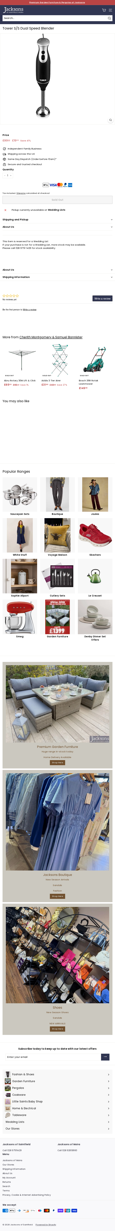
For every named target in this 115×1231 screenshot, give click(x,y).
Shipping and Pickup (15, 219)
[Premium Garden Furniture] (57, 704)
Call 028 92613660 (67, 1150)
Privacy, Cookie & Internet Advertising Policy (27, 1194)
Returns (7, 1181)
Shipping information (16, 277)
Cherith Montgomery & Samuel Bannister (51, 337)
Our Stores (8, 1164)
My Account (9, 1177)
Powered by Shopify (46, 1224)
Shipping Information (14, 1169)
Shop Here (57, 762)
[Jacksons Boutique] (57, 822)
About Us (8, 227)
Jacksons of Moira (12, 1160)
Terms (6, 1190)
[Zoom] (110, 120)
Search (6, 1186)
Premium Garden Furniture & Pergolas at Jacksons (57, 2)
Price (6, 135)
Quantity (8, 169)
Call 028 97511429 (12, 1150)
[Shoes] (57, 955)
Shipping (20, 193)
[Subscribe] (105, 1057)
